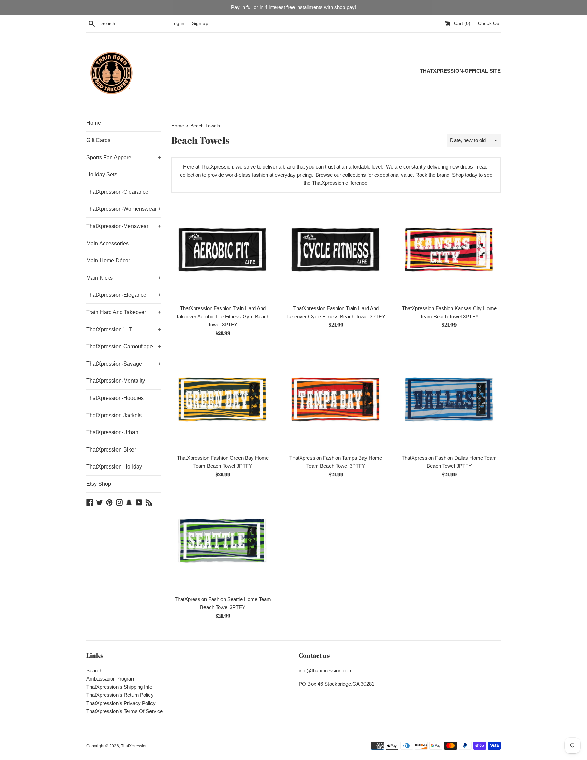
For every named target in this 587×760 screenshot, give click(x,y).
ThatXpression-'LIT (123, 329)
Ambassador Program (111, 679)
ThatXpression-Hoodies (115, 398)
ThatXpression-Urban (112, 432)
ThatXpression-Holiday (114, 467)
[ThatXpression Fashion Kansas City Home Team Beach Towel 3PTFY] (449, 249)
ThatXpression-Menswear (123, 226)
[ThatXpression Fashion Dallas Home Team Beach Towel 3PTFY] (449, 399)
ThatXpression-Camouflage (123, 346)
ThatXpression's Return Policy (120, 695)
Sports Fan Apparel (123, 157)
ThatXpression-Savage (123, 364)
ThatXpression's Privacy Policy (121, 703)
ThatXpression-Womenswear (123, 209)
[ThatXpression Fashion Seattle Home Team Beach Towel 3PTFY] (222, 540)
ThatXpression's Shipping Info (119, 687)
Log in (177, 23)
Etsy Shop (98, 484)
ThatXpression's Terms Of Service (124, 711)
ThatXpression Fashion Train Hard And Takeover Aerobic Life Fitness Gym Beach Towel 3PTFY (222, 316)
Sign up (200, 23)
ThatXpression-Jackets (114, 415)
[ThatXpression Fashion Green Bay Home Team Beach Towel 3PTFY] (222, 399)
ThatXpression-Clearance (117, 192)
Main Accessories (107, 243)
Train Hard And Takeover (123, 312)
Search (94, 670)
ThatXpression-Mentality (115, 381)
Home (93, 123)
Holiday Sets (101, 174)
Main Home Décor (108, 260)
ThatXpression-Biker (111, 450)
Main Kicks (123, 278)
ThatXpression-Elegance (123, 295)
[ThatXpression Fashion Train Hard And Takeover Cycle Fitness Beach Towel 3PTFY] (335, 249)
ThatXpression (134, 746)
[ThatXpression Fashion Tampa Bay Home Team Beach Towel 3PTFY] (335, 399)
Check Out (489, 23)
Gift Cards (98, 140)
